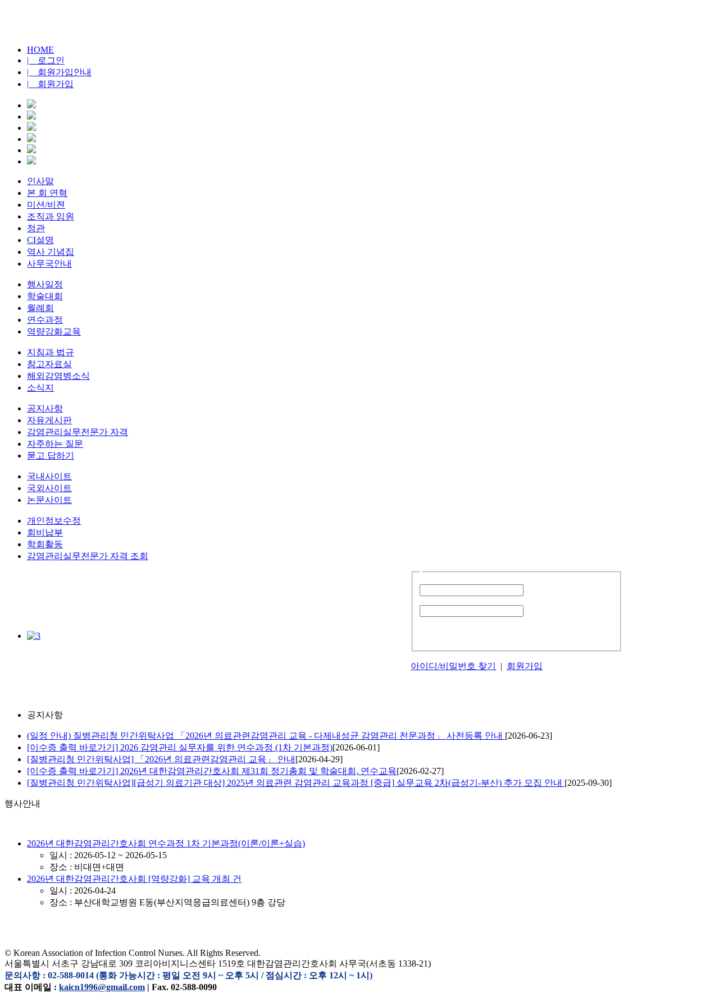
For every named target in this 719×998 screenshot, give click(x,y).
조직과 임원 (50, 216)
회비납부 (45, 532)
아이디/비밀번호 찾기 (453, 666)
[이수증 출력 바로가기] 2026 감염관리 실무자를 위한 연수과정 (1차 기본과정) (180, 747)
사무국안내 (49, 263)
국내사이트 (49, 476)
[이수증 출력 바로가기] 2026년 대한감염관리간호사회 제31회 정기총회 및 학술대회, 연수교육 (212, 771)
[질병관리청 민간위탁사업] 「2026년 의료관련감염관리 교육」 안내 (161, 759)
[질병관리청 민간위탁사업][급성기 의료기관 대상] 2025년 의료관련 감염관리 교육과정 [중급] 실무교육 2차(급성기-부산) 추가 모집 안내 (296, 783)
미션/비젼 (46, 204)
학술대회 (45, 296)
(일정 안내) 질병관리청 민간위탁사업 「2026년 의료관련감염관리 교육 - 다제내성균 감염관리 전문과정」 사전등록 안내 (266, 735)
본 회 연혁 (47, 193)
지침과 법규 (50, 352)
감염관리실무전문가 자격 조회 (87, 556)
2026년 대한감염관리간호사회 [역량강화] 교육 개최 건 (134, 878)
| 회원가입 (50, 84)
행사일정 (45, 284)
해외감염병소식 (58, 376)
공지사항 (45, 408)
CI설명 (40, 240)
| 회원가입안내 (59, 72)
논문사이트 (49, 500)
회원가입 (525, 666)
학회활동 (45, 544)
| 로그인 (46, 60)
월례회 (40, 308)
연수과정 (45, 319)
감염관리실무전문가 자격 (77, 432)
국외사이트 (49, 488)
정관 (36, 228)
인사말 (40, 181)
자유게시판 (49, 420)
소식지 (40, 387)
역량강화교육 (54, 331)
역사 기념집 (50, 252)
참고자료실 (49, 364)
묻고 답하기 (50, 455)
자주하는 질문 (55, 443)
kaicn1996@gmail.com (102, 987)
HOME (40, 49)
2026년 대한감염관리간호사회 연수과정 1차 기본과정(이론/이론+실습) (166, 843)
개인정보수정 (54, 520)
